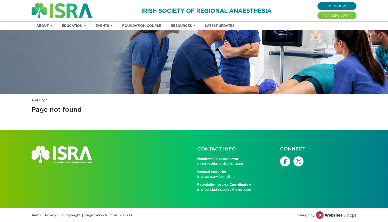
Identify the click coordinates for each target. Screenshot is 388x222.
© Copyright (70, 215)
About (43, 25)
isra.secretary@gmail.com (217, 176)
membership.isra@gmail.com (220, 163)
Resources (182, 25)
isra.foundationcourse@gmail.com (224, 189)
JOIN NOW (337, 6)
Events (103, 25)
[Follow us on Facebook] (285, 161)
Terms (36, 215)
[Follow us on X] (298, 161)
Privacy (51, 215)
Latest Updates (219, 25)
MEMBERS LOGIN (337, 15)
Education (72, 25)
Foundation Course (141, 25)
